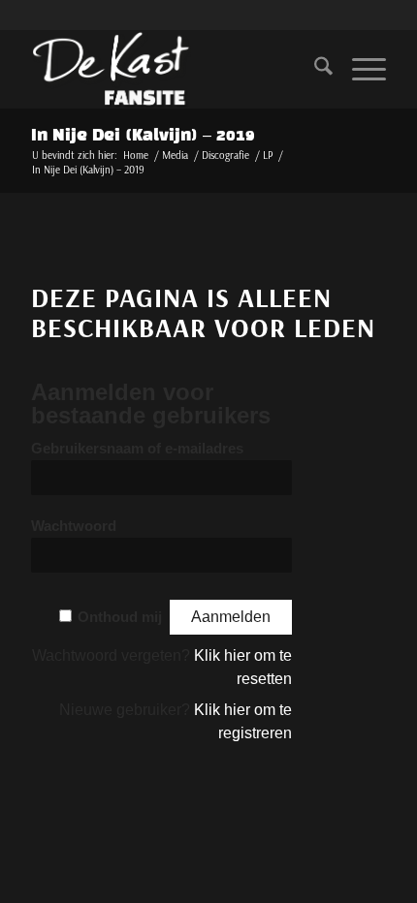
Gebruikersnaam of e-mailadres (137, 448)
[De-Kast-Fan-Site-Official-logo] (172, 69)
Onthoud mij (120, 617)
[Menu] (359, 69)
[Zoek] (314, 69)
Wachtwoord (73, 526)
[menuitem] (314, 69)
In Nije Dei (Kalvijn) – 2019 (143, 135)
